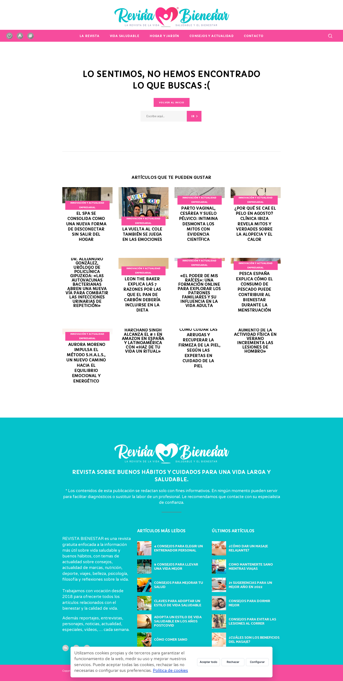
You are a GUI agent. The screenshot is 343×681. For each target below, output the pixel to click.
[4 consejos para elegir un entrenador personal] (144, 548)
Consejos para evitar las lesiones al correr (252, 621)
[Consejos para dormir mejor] (219, 603)
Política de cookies (170, 670)
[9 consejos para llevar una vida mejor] (144, 566)
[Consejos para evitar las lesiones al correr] (219, 621)
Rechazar (233, 662)
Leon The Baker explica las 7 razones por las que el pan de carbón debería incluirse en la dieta (142, 295)
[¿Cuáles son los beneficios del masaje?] (219, 640)
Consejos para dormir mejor (249, 603)
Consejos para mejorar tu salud (178, 585)
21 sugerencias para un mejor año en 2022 (250, 585)
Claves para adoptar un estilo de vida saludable (177, 603)
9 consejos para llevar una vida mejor (176, 567)
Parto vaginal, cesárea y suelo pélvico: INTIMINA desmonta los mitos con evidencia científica (198, 224)
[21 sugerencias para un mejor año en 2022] (219, 585)
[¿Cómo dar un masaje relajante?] (219, 548)
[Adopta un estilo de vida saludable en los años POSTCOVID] (144, 621)
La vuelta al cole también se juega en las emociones (142, 234)
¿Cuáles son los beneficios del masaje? (254, 640)
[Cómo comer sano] (144, 640)
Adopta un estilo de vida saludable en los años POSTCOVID (178, 621)
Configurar (257, 662)
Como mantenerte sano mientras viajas (251, 567)
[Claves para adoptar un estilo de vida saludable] (144, 603)
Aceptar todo (208, 662)
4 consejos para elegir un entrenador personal (178, 548)
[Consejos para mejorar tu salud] (144, 585)
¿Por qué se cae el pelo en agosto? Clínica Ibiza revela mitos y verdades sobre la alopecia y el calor (255, 224)
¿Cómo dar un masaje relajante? (248, 548)
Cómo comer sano (170, 640)
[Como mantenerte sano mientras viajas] (219, 566)
